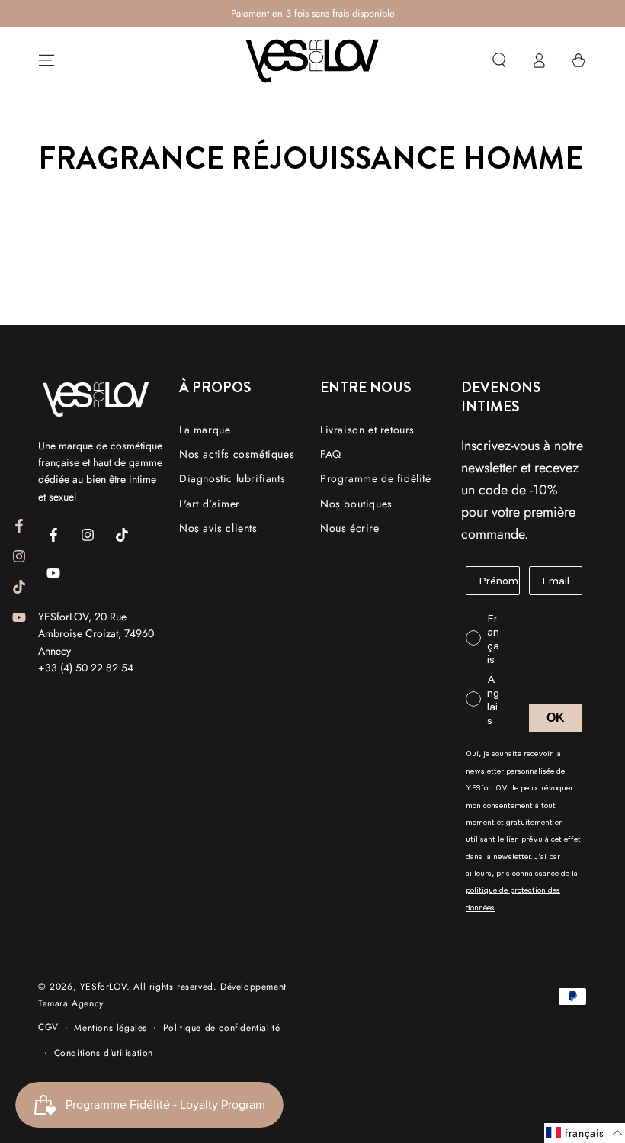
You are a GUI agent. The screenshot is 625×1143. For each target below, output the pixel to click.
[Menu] (46, 60)
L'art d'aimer (209, 503)
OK (555, 717)
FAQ (330, 454)
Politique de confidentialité (221, 1028)
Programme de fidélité (375, 478)
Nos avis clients (218, 528)
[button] (499, 60)
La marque (204, 429)
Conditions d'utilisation (103, 1053)
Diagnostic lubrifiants (232, 478)
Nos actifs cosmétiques (236, 454)
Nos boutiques (356, 503)
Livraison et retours (367, 429)
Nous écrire (350, 528)
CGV (48, 1027)
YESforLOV (103, 986)
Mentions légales (110, 1028)
